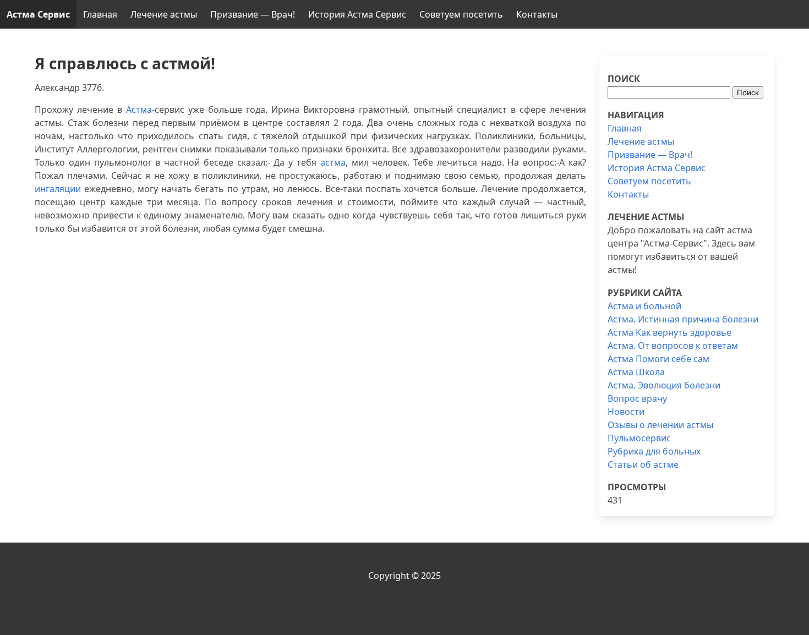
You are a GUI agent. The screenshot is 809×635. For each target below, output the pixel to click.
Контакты (536, 14)
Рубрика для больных (654, 451)
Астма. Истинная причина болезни (683, 319)
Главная (100, 14)
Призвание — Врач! (252, 14)
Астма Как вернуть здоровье (669, 332)
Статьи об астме (643, 464)
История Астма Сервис (357, 14)
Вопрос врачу (637, 398)
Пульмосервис (639, 438)
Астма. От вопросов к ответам (673, 346)
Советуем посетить (461, 14)
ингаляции (58, 189)
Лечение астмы (163, 14)
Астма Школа (636, 372)
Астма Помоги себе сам (658, 359)
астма (333, 162)
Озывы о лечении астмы (660, 425)
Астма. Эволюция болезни (664, 385)
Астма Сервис (38, 14)
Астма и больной (644, 306)
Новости (626, 412)
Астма (139, 109)
